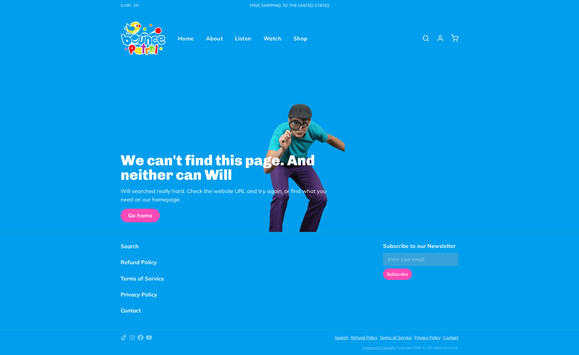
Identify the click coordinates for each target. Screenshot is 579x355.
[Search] (423, 38)
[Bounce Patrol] (143, 38)
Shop (300, 38)
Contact (131, 310)
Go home (140, 215)
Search (130, 246)
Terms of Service (142, 278)
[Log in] (438, 38)
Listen (243, 38)
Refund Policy (139, 262)
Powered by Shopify (378, 347)
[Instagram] (132, 337)
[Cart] (452, 38)
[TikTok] (124, 337)
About (214, 38)
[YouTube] (149, 337)
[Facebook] (141, 337)
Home (186, 38)
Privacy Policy (139, 294)
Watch (272, 38)
